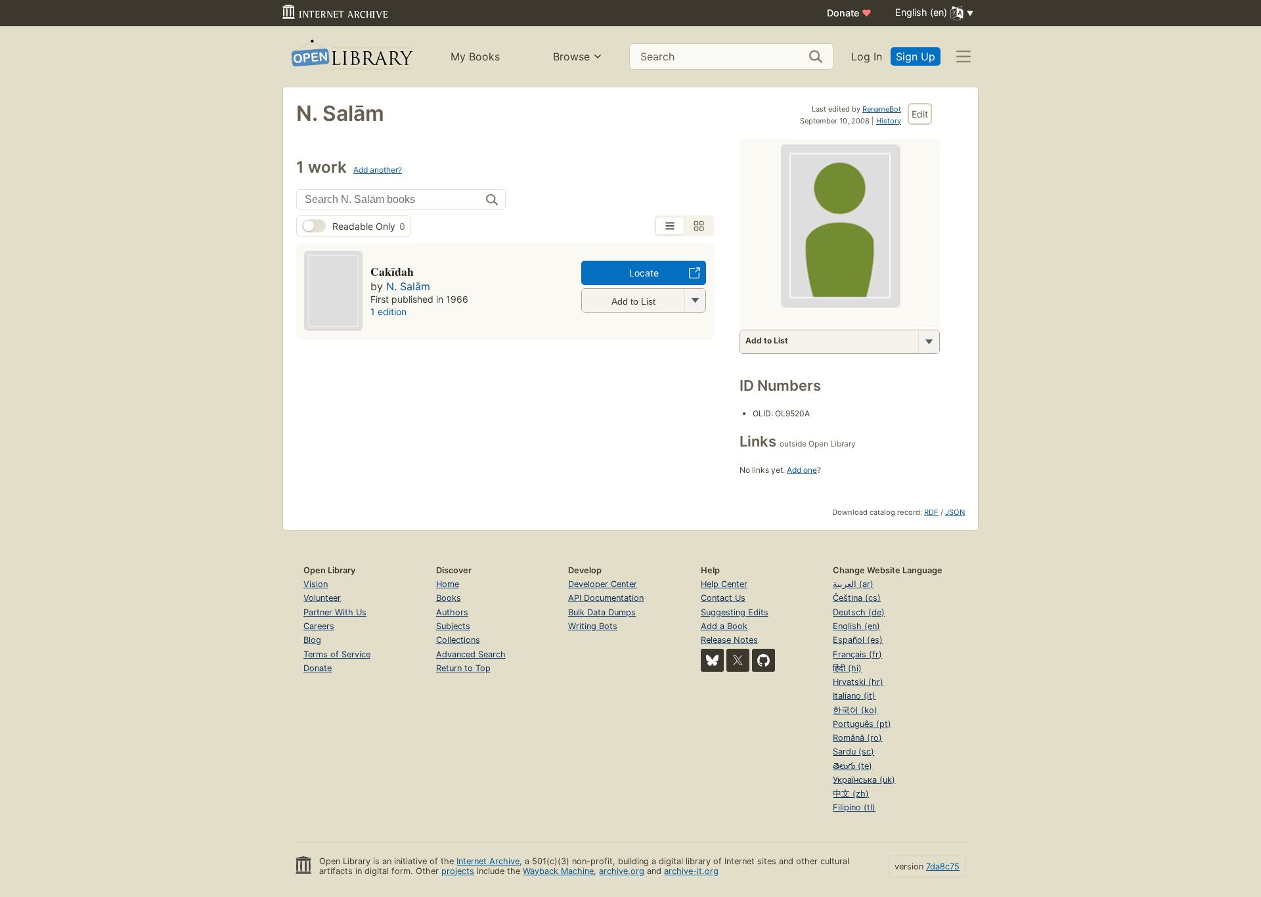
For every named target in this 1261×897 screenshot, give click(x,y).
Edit (920, 114)
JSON (955, 512)
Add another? (377, 170)
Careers (318, 626)
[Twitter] (737, 660)
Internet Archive (488, 861)
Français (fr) (857, 654)
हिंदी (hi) (847, 668)
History (888, 120)
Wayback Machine (558, 871)
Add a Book (724, 626)
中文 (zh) (851, 794)
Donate (849, 12)
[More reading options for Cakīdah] (694, 300)
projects (457, 871)
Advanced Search (471, 654)
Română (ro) (857, 738)
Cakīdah (392, 271)
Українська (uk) (864, 780)
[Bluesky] (712, 660)
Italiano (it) (854, 696)
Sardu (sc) (853, 751)
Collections (458, 640)
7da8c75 (943, 866)
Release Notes (729, 640)
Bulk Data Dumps (602, 612)
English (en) (856, 626)
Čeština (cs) (857, 598)
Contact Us (723, 598)
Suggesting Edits (734, 612)
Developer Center (602, 584)
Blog (312, 640)
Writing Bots (592, 626)
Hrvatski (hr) (858, 682)
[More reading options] (928, 342)
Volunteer (322, 598)
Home (447, 584)
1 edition (388, 311)
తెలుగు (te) (852, 766)
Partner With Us (334, 612)
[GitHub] (763, 660)
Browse (571, 56)
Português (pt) (862, 724)
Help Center (724, 584)
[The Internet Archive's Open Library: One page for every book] (351, 57)
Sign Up (915, 56)
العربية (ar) (853, 584)
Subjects (453, 626)
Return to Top (463, 668)
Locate (644, 272)
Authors (452, 612)
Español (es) (858, 640)
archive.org (621, 871)
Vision (315, 584)
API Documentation (606, 598)
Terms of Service (336, 654)
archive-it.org (691, 871)
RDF (931, 512)
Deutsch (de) (859, 612)
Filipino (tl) (854, 807)
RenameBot (881, 109)
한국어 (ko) (855, 710)
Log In (866, 56)
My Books (475, 56)
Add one (802, 470)
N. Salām (408, 286)
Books (448, 598)
